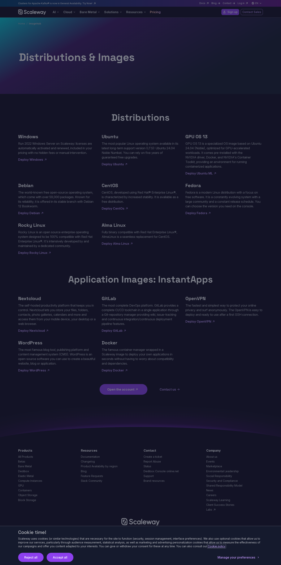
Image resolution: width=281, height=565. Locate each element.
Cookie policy (216, 546)
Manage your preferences (236, 557)
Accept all (60, 557)
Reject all (30, 557)
